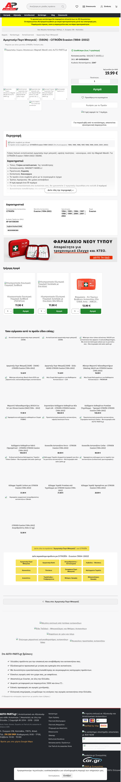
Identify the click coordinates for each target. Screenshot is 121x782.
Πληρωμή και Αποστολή (58, 728)
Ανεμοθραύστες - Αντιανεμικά (71, 563)
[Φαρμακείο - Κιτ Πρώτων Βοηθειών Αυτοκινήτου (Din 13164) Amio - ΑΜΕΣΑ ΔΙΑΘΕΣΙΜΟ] (86, 284)
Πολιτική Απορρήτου (57, 725)
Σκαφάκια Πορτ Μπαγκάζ (71, 570)
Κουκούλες (26, 570)
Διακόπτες (26, 578)
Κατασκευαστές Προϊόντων (59, 743)
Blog (53, 15)
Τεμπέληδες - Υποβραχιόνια (48, 578)
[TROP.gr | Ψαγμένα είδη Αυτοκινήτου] (92, 766)
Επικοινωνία (62, 15)
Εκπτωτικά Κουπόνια (56, 739)
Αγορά (97, 89)
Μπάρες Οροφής (71, 578)
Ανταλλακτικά (29, 15)
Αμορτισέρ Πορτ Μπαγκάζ (26, 563)
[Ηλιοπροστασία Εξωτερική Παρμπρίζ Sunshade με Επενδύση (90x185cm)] (52, 284)
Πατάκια (48, 570)
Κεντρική (7, 15)
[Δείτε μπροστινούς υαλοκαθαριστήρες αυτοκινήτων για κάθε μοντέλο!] (42, 641)
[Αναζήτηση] (62, 6)
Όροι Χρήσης (54, 717)
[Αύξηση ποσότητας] (114, 81)
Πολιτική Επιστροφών (57, 721)
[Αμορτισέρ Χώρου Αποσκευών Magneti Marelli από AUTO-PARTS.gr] (35, 67)
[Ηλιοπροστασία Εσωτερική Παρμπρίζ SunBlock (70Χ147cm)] (19, 284)
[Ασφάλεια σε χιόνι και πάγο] (60, 634)
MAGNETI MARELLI (95, 56)
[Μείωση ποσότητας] (75, 81)
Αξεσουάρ (17, 15)
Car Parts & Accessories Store (60, 746)
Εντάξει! (67, 775)
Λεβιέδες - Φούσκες (93, 563)
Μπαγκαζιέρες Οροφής (93, 578)
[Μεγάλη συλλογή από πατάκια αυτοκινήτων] (60, 623)
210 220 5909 (10, 734)
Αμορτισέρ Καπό (49, 563)
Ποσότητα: (94, 77)
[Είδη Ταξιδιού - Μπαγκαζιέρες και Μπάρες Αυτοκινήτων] (60, 628)
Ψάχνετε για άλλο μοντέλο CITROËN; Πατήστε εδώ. (24, 45)
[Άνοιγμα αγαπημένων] (77, 6)
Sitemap (52, 735)
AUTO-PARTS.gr (8, 714)
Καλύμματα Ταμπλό (93, 570)
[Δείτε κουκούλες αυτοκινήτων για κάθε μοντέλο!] (87, 640)
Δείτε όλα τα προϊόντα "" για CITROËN (60, 548)
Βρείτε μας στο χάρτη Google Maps (16, 741)
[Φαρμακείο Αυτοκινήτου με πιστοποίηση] (60, 249)
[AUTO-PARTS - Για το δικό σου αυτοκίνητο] (35, 106)
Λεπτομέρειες (54, 776)
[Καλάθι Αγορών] (116, 6)
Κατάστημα (42, 15)
